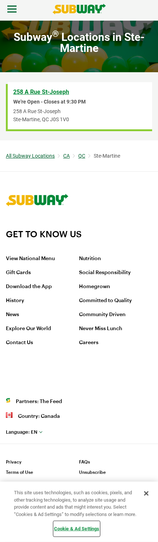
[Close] (146, 493)
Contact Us (19, 342)
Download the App (29, 286)
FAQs (84, 462)
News (12, 314)
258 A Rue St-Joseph (41, 91)
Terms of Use (19, 472)
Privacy (14, 462)
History (15, 300)
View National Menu (30, 258)
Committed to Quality (105, 300)
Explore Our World (28, 328)
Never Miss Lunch (100, 328)
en (21, 432)
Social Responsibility (105, 272)
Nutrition (90, 258)
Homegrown (94, 286)
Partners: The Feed (39, 401)
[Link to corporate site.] (37, 224)
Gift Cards (18, 272)
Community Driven (102, 314)
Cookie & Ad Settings (77, 528)
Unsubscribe (92, 472)
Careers (88, 342)
